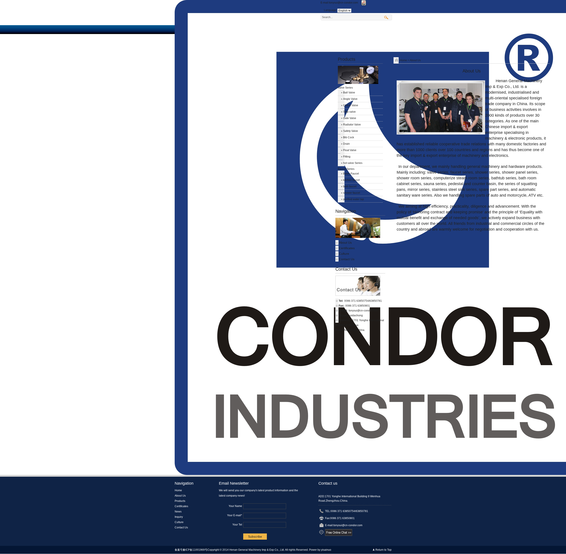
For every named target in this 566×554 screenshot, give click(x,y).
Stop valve (349, 111)
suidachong (356, 315)
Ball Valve (349, 92)
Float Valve (349, 150)
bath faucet (349, 186)
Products (380, 29)
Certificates (335, 38)
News (360, 38)
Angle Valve (350, 99)
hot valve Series (352, 163)
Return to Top (383, 549)
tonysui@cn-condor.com (343, 2)
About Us (354, 29)
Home (331, 29)
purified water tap (353, 199)
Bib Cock (348, 137)
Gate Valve (349, 118)
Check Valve (350, 105)
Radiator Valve (352, 124)
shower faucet (351, 192)
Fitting (346, 156)
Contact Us (358, 47)
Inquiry (382, 38)
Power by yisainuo (320, 549)
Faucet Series (346, 169)
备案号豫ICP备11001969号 (191, 549)
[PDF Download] (363, 2)
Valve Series (345, 87)
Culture (332, 47)
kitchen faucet (351, 180)
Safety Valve (350, 131)
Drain (346, 143)
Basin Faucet (351, 173)
